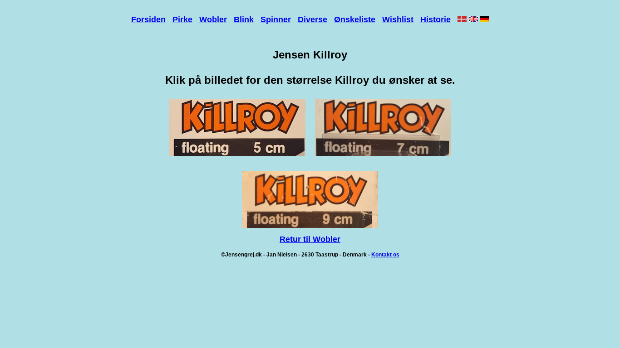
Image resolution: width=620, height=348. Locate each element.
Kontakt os (385, 254)
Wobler (213, 19)
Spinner (276, 19)
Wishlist (397, 19)
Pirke (182, 19)
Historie (435, 19)
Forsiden (148, 19)
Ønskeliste (354, 19)
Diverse (312, 19)
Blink (244, 19)
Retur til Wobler (310, 239)
